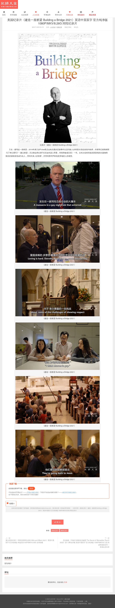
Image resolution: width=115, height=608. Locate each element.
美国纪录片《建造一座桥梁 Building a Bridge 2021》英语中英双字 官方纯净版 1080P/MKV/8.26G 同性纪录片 (57, 21)
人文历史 (36, 15)
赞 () (59, 522)
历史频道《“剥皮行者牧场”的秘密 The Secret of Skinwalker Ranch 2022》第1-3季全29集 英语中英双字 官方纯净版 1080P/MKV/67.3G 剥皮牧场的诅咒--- (84, 543)
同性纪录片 (55, 530)
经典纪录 (69, 15)
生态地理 (24, 15)
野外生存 (58, 15)
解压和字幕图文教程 (69, 492)
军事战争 (47, 15)
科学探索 (13, 15)
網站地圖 (67, 599)
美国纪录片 (64, 530)
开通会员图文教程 (33, 492)
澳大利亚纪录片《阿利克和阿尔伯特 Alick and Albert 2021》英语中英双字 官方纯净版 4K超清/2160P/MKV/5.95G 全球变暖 (30, 541)
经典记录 (59, 27)
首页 (4, 15)
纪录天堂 (9, 4)
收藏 (11, 503)
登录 (31, 488)
